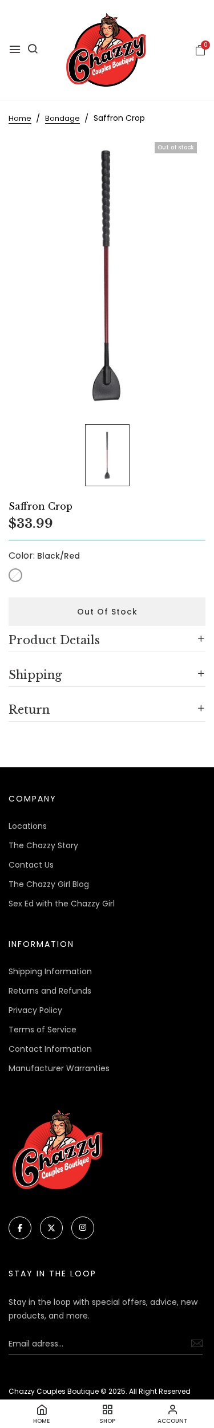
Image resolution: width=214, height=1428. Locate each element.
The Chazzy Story (43, 845)
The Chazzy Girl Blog (49, 884)
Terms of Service (42, 1029)
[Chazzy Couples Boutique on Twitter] (51, 1228)
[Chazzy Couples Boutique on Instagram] (82, 1228)
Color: (44, 555)
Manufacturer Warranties (59, 1068)
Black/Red (15, 575)
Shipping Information (50, 971)
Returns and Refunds (50, 990)
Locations (28, 826)
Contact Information (50, 1049)
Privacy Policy (35, 1010)
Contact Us (31, 864)
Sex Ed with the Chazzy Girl (62, 903)
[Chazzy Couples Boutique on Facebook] (20, 1228)
